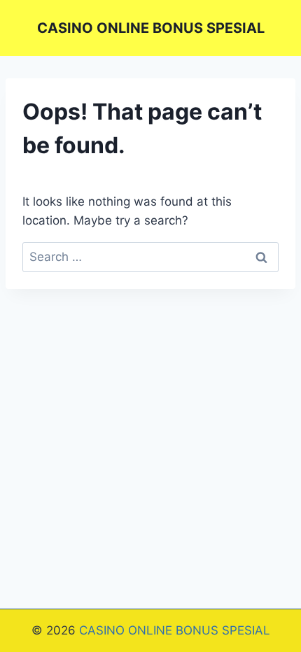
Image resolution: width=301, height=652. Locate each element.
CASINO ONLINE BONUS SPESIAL (174, 630)
